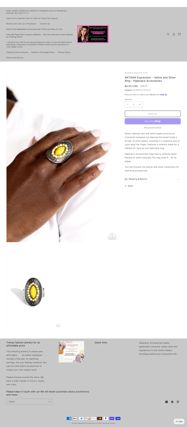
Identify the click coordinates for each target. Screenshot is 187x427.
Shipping (128, 90)
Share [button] (130, 186)
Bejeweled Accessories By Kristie (89, 423)
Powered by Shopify (108, 423)
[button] (168, 34)
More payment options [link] (152, 127)
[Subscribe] (49, 402)
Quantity (128, 99)
